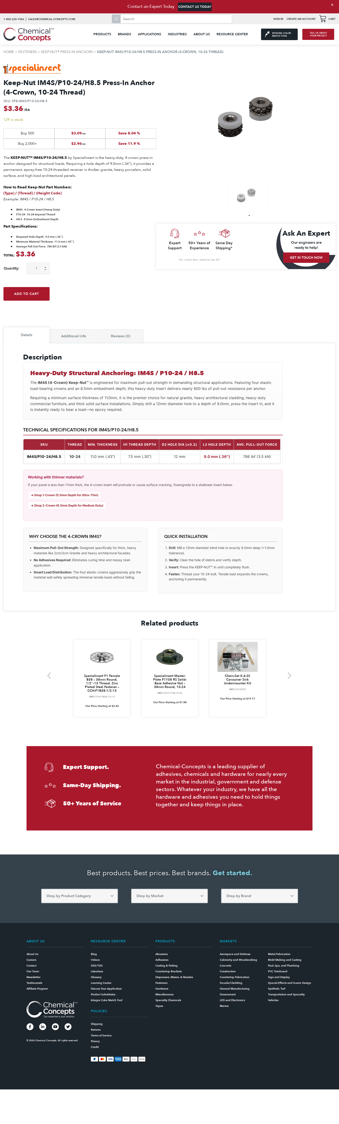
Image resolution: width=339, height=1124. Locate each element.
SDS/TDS (97, 965)
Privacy (95, 1041)
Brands (124, 34)
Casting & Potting (166, 965)
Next (290, 675)
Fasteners (27, 52)
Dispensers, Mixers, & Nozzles (174, 977)
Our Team (33, 971)
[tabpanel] (248, 195)
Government (228, 994)
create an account (301, 19)
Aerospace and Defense (235, 954)
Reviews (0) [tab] (120, 336)
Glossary (96, 977)
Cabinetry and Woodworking (238, 960)
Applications (149, 34)
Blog (94, 954)
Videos (95, 960)
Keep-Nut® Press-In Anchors (67, 52)
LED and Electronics (232, 1000)
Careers (31, 960)
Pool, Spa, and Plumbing (283, 965)
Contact (31, 965)
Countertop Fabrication (234, 977)
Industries (177, 34)
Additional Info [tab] (73, 336)
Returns (96, 1030)
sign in (278, 19)
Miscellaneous (164, 994)
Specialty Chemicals (168, 1000)
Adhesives (161, 960)
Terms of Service (101, 1035)
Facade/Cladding (231, 983)
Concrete (225, 965)
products (102, 34)
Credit (95, 1047)
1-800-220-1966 (13, 19)
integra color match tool (281, 35)
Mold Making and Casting (284, 960)
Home (8, 52)
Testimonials (34, 983)
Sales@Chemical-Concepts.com (51, 19)
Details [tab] (26, 335)
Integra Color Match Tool (106, 1000)
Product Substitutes (103, 994)
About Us (201, 34)
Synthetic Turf (276, 989)
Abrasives (161, 954)
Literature (97, 971)
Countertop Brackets (168, 971)
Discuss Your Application (106, 989)
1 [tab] (249, 215)
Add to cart (26, 294)
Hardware (161, 989)
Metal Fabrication (279, 954)
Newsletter (33, 977)
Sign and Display (279, 977)
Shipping (97, 1024)
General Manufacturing (235, 989)
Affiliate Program (37, 989)
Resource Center (232, 34)
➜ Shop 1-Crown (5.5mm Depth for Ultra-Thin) (64, 495)
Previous (49, 675)
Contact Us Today (194, 7)
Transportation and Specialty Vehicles (286, 997)
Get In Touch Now (306, 257)
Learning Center (101, 983)
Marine (224, 1006)
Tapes (159, 1006)
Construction (228, 971)
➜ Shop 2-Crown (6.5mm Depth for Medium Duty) (67, 505)
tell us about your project (318, 34)
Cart (332, 19)
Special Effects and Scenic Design (289, 983)
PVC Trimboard (277, 971)
